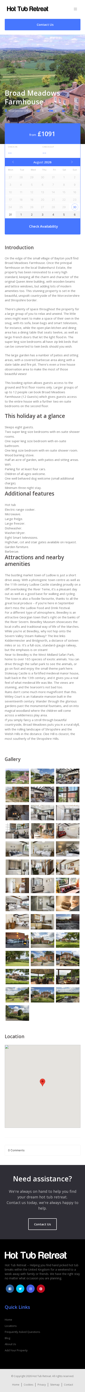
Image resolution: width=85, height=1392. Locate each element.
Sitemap (55, 1384)
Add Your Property (16, 1350)
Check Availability (43, 226)
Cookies (28, 1384)
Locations (11, 1326)
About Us (10, 1344)
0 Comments (16, 1150)
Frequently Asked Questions (22, 1332)
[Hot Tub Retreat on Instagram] (30, 1289)
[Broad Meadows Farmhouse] (17, 777)
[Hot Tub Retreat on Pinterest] (41, 1289)
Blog (7, 1338)
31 (10, 214)
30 (74, 207)
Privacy (42, 1384)
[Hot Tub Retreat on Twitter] (20, 1289)
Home (8, 1319)
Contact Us (42, 1224)
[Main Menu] (75, 9)
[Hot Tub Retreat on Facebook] (10, 1289)
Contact (68, 1384)
